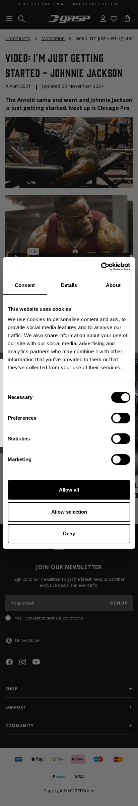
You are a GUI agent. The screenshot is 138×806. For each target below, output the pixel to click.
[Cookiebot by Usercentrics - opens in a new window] (101, 266)
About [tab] (113, 285)
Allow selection (69, 512)
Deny (69, 533)
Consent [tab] (25, 285)
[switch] (120, 418)
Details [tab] (69, 285)
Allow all (69, 490)
